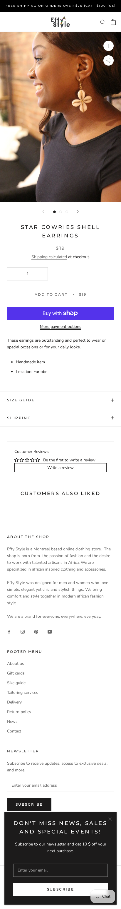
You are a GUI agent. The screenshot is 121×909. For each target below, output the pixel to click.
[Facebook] (9, 631)
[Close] (110, 818)
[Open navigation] (8, 22)
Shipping (19, 418)
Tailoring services (22, 692)
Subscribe (60, 889)
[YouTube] (50, 631)
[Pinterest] (36, 631)
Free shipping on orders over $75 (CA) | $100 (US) (61, 6)
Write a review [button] (60, 467)
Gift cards (16, 673)
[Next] (78, 211)
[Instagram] (23, 631)
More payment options (60, 326)
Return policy (19, 712)
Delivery (14, 702)
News (12, 721)
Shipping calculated (49, 257)
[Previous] (43, 211)
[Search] (102, 21)
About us (15, 663)
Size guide (21, 400)
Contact (14, 731)
